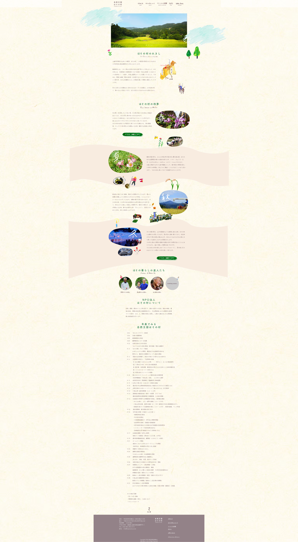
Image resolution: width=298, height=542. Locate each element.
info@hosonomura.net (129, 528)
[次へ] (185, 30)
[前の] (113, 30)
